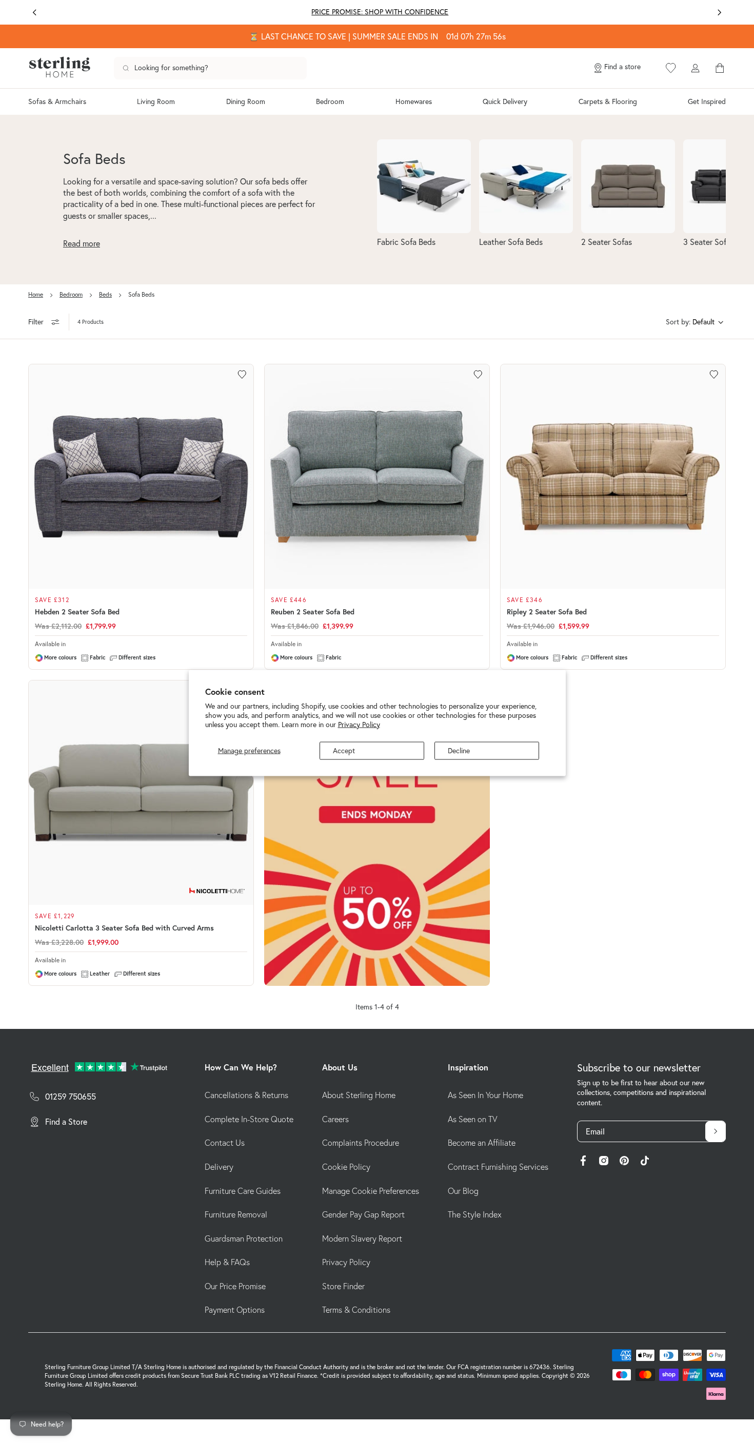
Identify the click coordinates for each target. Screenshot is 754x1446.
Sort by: (678, 321)
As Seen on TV (473, 1119)
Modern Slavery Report (362, 1238)
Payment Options (235, 1310)
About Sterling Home (358, 1095)
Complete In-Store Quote (249, 1119)
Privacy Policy (359, 724)
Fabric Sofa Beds (406, 242)
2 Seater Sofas (606, 242)
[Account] (695, 68)
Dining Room (245, 101)
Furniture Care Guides (243, 1191)
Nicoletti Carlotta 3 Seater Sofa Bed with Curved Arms (124, 928)
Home (35, 294)
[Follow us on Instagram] (604, 1162)
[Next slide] (719, 12)
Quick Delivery (505, 101)
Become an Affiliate (481, 1143)
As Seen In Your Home (485, 1095)
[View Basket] (719, 68)
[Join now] (715, 1131)
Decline (459, 750)
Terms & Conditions (356, 1310)
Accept (344, 750)
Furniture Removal (236, 1214)
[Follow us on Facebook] (583, 1162)
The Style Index (475, 1214)
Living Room (156, 101)
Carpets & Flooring (608, 101)
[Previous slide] (34, 12)
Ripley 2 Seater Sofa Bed (547, 611)
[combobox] (210, 68)
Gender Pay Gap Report (363, 1214)
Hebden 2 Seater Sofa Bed (77, 611)
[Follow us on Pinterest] (624, 1162)
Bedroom (330, 101)
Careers (335, 1119)
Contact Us (225, 1143)
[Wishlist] (671, 68)
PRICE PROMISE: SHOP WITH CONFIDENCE (377, 11)
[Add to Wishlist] (242, 374)
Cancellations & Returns (246, 1095)
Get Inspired (707, 101)
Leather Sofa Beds (511, 242)
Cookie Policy (346, 1167)
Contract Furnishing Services (498, 1167)
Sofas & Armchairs (57, 101)
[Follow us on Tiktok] (645, 1162)
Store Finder (343, 1286)
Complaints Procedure (360, 1143)
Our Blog (463, 1191)
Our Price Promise (235, 1286)
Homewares (413, 101)
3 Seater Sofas (708, 242)
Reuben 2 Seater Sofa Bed (312, 611)
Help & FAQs (227, 1262)
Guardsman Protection (244, 1238)
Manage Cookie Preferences (370, 1191)
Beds (105, 294)
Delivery (219, 1167)
